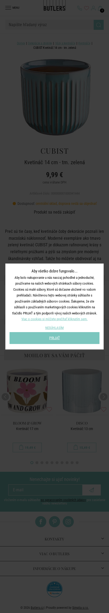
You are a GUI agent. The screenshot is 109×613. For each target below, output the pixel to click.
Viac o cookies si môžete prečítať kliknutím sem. (54, 319)
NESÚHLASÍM (54, 328)
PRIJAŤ (54, 338)
